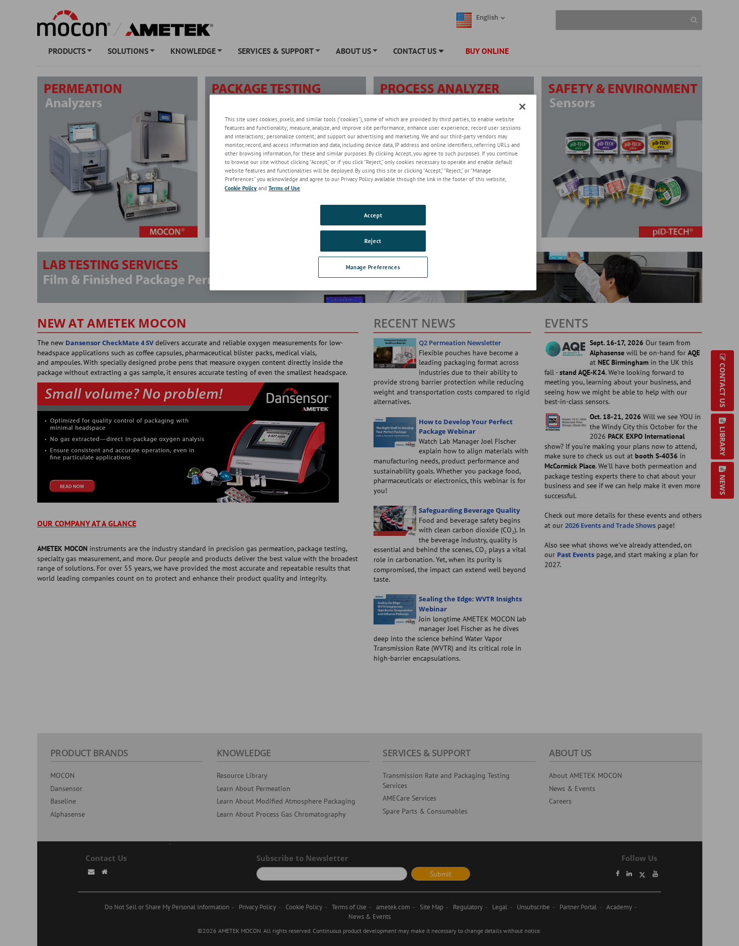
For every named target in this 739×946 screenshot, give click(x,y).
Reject (372, 241)
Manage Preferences (373, 267)
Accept (373, 215)
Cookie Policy (240, 188)
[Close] (522, 107)
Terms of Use (284, 188)
